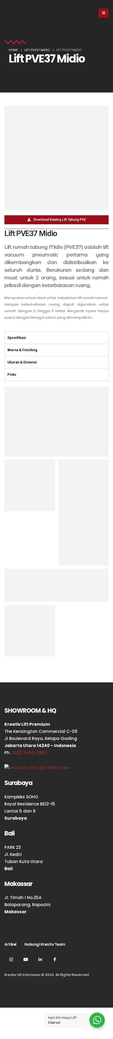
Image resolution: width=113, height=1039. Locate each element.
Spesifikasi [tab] (16, 338)
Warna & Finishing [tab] (22, 350)
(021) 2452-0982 (29, 753)
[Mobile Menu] (103, 13)
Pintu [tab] (11, 374)
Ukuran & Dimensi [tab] (22, 362)
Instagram (11, 959)
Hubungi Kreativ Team (44, 944)
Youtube (25, 959)
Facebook (54, 959)
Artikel (10, 944)
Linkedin (40, 959)
